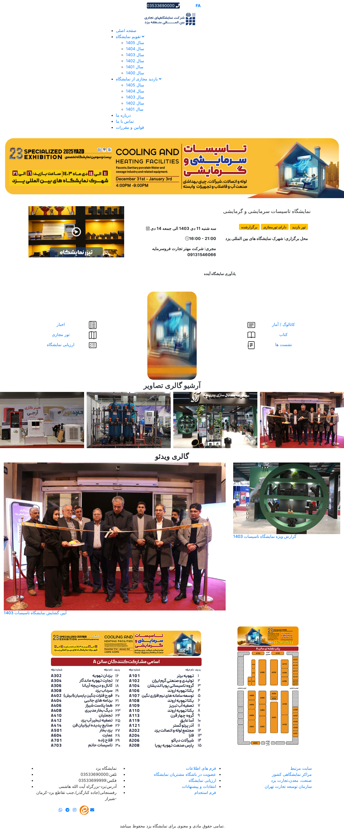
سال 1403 (135, 54)
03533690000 (161, 5)
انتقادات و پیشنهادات (199, 786)
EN (191, 5)
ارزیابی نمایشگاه (202, 780)
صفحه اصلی (126, 30)
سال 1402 (135, 60)
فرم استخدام (205, 792)
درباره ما (123, 115)
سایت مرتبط (301, 768)
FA (198, 5)
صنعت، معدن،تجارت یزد (291, 780)
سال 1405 (135, 42)
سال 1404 (135, 48)
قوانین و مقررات (130, 127)
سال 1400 (135, 72)
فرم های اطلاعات (201, 768)
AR (184, 5)
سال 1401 (134, 66)
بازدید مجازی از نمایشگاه (137, 78)
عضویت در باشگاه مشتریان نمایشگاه (185, 774)
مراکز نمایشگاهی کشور (292, 774)
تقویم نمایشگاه (129, 36)
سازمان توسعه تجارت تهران (288, 786)
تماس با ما (125, 121)
